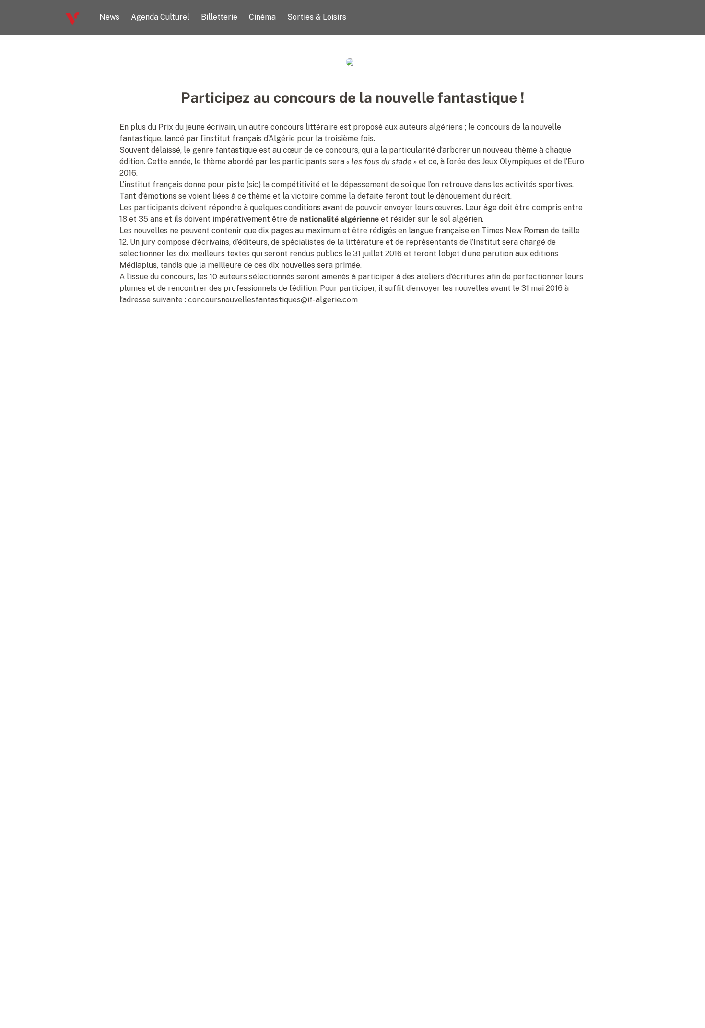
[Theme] (636, 17)
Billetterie (219, 17)
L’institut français (150, 184)
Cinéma (262, 17)
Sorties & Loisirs (316, 17)
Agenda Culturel (160, 17)
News (109, 17)
